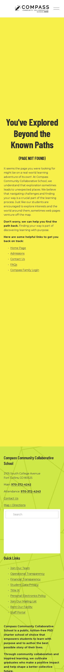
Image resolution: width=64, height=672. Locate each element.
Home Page (18, 248)
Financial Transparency (25, 579)
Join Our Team (20, 568)
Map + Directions (14, 505)
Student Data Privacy (24, 584)
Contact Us (17, 259)
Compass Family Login (24, 270)
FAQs (13, 264)
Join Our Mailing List (23, 601)
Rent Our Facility (21, 607)
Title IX (15, 590)
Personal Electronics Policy (28, 595)
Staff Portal (17, 612)
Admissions (17, 253)
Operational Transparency (27, 573)
